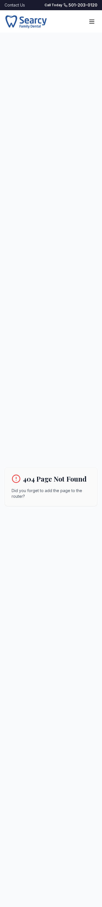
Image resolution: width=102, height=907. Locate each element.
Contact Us (15, 5)
